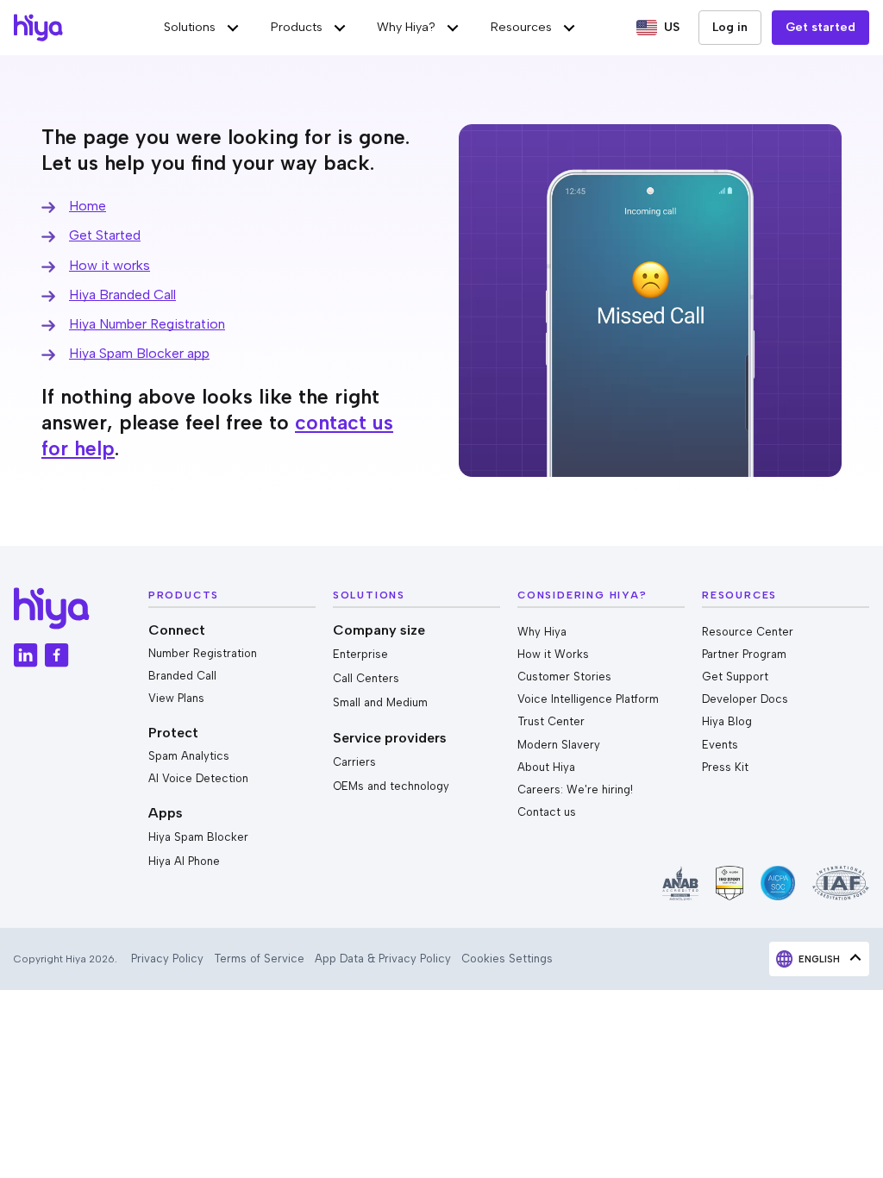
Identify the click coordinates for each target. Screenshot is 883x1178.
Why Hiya (542, 631)
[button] (202, 27)
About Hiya (546, 767)
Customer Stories (564, 676)
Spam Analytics (188, 755)
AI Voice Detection (198, 778)
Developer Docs (745, 698)
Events (720, 744)
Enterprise (360, 654)
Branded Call (182, 675)
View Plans (176, 698)
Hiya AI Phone (184, 861)
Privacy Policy (167, 958)
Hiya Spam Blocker (198, 836)
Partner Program (744, 654)
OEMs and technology (391, 786)
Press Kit (725, 767)
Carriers (354, 761)
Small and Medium (380, 702)
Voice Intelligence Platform (588, 698)
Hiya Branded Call (122, 294)
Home (87, 205)
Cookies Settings (507, 958)
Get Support (735, 676)
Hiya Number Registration (147, 324)
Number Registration (202, 653)
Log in (730, 27)
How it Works (553, 654)
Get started (820, 27)
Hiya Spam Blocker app (139, 353)
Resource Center (747, 631)
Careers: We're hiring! (575, 789)
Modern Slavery (558, 744)
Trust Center (551, 721)
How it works (109, 265)
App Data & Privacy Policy (383, 958)
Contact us (546, 811)
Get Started (105, 235)
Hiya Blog (727, 721)
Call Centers (366, 678)
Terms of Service (259, 958)
